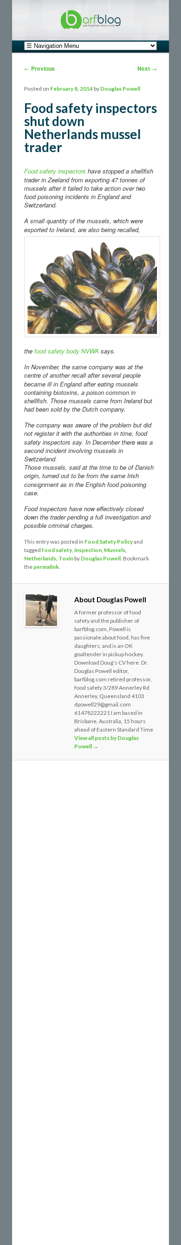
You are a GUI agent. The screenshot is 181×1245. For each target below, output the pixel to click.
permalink (46, 566)
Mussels (114, 549)
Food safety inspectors (55, 170)
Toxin (65, 558)
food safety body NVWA (66, 350)
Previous (39, 68)
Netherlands (40, 558)
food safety (57, 549)
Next (147, 68)
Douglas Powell (120, 88)
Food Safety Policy (108, 541)
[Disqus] (90, 895)
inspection (88, 549)
